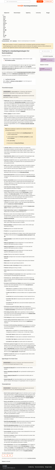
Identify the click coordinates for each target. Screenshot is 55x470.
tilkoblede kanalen (23, 210)
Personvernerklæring (39, 466)
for (26, 72)
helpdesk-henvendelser (10, 309)
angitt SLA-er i (30, 321)
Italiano (4, 24)
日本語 (4, 19)
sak (21, 66)
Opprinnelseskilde (8, 238)
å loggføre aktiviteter (28, 450)
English (4, 36)
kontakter (29, 72)
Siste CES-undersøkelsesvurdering (11, 425)
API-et (7, 81)
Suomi (4, 28)
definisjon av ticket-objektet (16, 81)
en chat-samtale (25, 446)
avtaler (4, 73)
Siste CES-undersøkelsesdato (10, 421)
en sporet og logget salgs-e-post (24, 402)
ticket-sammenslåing (31, 176)
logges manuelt (15, 351)
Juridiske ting (31, 466)
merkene (9, 113)
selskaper (33, 72)
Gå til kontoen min (6, 39)
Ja (4, 455)
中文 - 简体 (4, 35)
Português (4, 20)
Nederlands (5, 23)
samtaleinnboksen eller (20, 396)
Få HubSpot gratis (48, 1)
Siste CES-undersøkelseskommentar (11, 415)
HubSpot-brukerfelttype (9, 218)
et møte (11, 447)
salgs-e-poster (16, 193)
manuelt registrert (29, 397)
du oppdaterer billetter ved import (25, 234)
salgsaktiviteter (24, 444)
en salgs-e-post (20, 447)
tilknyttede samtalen (24, 172)
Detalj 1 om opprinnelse (9, 242)
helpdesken (23, 111)
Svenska (4, 27)
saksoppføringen (11, 348)
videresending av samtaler (20, 102)
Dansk (4, 31)
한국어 (4, 32)
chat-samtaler (26, 192)
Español (4, 16)
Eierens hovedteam (8, 224)
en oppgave (32, 447)
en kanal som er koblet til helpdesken (15, 203)
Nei (10, 455)
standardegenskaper (21, 72)
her (37, 47)
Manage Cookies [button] (48, 466)
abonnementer (19, 58)
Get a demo (40, 1)
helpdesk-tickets (32, 313)
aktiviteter (24, 190)
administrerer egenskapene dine (19, 73)
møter (11, 193)
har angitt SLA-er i (29, 284)
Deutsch (4, 17)
